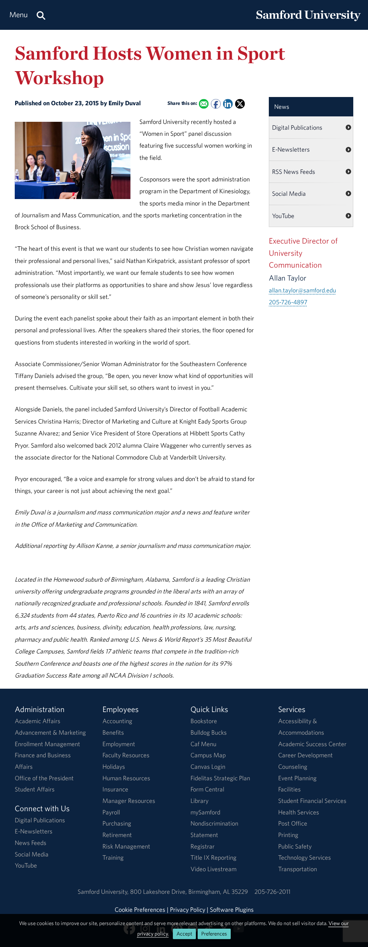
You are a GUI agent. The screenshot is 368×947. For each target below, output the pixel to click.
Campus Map (208, 755)
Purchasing (116, 823)
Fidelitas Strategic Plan (220, 778)
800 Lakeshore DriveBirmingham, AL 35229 (189, 891)
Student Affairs (35, 789)
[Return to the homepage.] (308, 22)
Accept (184, 933)
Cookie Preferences (140, 909)
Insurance (115, 789)
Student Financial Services (312, 800)
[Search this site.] (41, 15)
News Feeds (30, 843)
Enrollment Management (47, 744)
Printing (288, 835)
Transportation (297, 869)
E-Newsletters (291, 149)
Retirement (117, 835)
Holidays (113, 766)
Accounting (117, 721)
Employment (118, 744)
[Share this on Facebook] (216, 104)
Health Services (298, 812)
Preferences (214, 933)
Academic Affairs (37, 721)
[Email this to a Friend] (203, 104)
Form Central (207, 789)
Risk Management (126, 846)
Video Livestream (213, 869)
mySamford (205, 812)
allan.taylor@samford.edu (302, 290)
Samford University (104, 891)
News (281, 106)
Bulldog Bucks (208, 732)
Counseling (292, 766)
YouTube (283, 216)
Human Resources (126, 778)
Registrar (202, 846)
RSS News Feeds (293, 171)
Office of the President (44, 778)
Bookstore (203, 721)
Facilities (289, 789)
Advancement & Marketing (50, 732)
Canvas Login (207, 766)
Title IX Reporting (213, 857)
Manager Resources (128, 800)
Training (113, 857)
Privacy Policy (187, 909)
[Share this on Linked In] (228, 104)
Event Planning (297, 778)
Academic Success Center (312, 744)
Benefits (113, 732)
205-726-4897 (288, 302)
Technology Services (304, 857)
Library (199, 800)
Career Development (305, 755)
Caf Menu (203, 744)
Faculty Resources (126, 755)
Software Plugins (232, 909)
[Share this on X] (240, 104)
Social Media (289, 193)
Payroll (111, 812)
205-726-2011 (272, 891)
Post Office (292, 823)
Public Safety (295, 846)
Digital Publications (297, 127)
